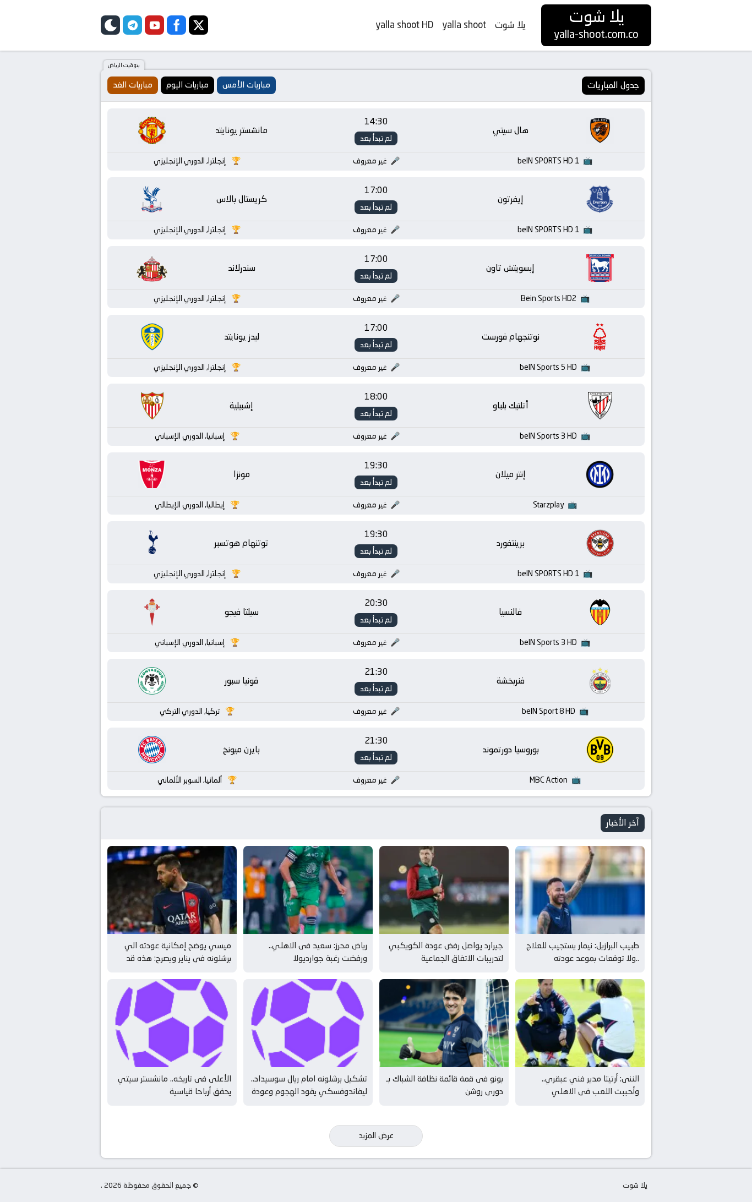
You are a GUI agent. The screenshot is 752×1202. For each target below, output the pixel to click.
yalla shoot (464, 25)
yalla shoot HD (404, 25)
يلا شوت (510, 25)
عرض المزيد (376, 1135)
